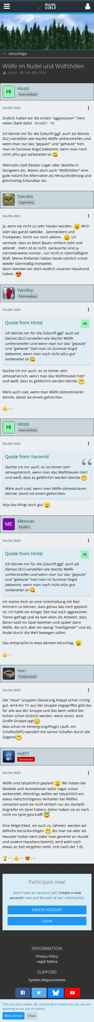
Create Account (47, 909)
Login (47, 921)
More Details (14, 1016)
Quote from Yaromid (27, 457)
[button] (7, 6)
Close (32, 1016)
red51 (43, 123)
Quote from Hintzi (24, 323)
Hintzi (12, 72)
